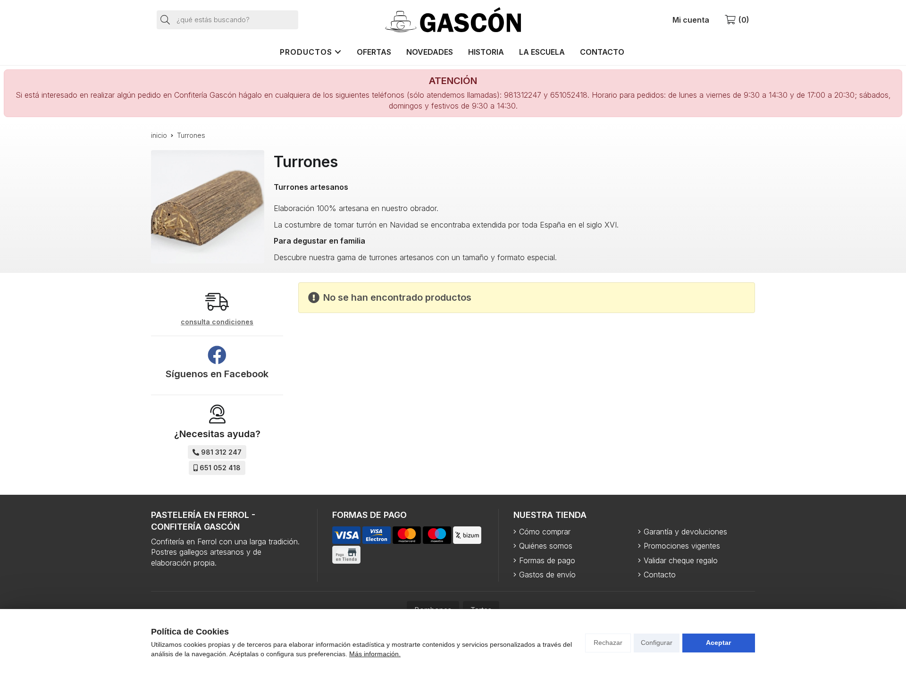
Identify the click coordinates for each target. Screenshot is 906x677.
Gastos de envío (547, 574)
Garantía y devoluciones (685, 531)
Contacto (660, 574)
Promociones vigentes (682, 545)
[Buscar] (165, 19)
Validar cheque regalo (681, 560)
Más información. (375, 654)
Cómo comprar (544, 531)
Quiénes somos (545, 545)
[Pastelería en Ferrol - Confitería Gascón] (453, 20)
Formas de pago (547, 560)
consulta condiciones (217, 322)
